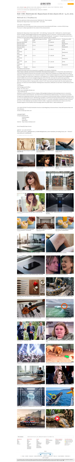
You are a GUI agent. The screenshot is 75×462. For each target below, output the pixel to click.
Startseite (25, 9)
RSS (69, 0)
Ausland (28, 444)
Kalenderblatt (29, 448)
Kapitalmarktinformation (33, 9)
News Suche (70, 3)
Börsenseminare (38, 447)
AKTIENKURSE (21, 7)
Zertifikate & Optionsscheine (38, 446)
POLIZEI (52, 7)
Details (58, 460)
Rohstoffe (37, 442)
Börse (28, 9)
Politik (28, 442)
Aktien (37, 444)
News (23, 456)
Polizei (28, 445)
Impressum (31, 456)
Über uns (55, 456)
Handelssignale (38, 443)
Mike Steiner (67, 456)
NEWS (18, 7)
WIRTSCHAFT (29, 7)
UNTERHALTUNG (39, 7)
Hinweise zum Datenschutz (47, 456)
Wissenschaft (29, 443)
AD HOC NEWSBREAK (49, 440)
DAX (17, 440)
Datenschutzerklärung (38, 456)
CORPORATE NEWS (31, 8)
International (29, 447)
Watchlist (47, 441)
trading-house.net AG (58, 440)
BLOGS (62, 0)
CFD (37, 440)
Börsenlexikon (20, 436)
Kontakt (47, 443)
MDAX (18, 441)
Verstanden (61, 460)
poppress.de (57, 443)
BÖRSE (25, 7)
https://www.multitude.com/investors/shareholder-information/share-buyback (35, 72)
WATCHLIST (72, 0)
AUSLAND (49, 7)
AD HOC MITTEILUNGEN (20, 8)
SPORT (35, 7)
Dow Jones (18, 443)
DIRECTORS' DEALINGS (37, 8)
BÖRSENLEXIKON (66, 0)
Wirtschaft (28, 441)
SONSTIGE (61, 7)
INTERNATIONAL (56, 7)
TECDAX (18, 442)
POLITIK (32, 7)
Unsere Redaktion (61, 456)
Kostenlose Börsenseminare (57, 442)
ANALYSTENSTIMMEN (26, 8)
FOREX (37, 441)
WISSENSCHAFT (44, 7)
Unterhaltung (29, 446)
